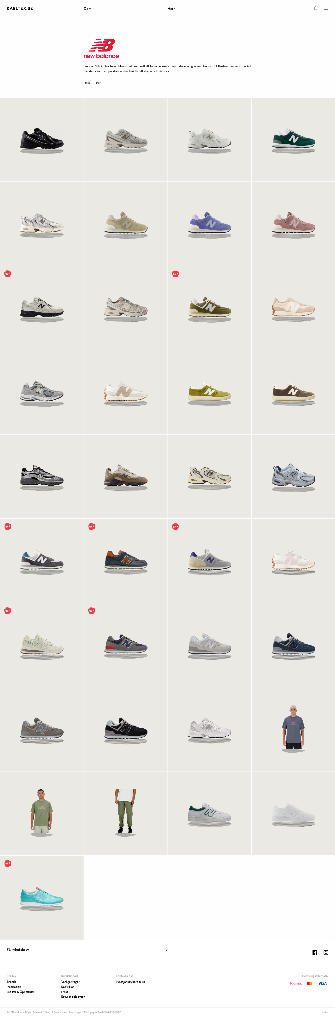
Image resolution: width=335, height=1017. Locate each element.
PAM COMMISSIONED (109, 1012)
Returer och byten (73, 997)
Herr (171, 9)
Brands (11, 982)
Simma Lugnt (74, 1012)
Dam (88, 9)
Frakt (64, 992)
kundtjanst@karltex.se (130, 982)
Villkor (325, 1012)
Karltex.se (20, 8)
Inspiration (14, 987)
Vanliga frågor (70, 982)
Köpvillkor (67, 987)
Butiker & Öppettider (21, 992)
